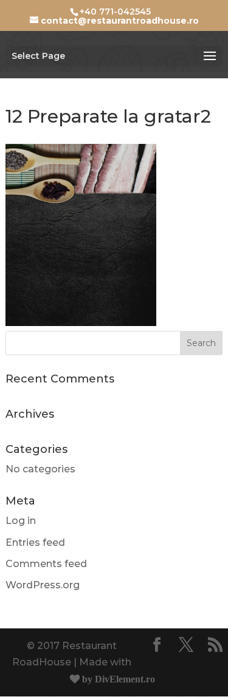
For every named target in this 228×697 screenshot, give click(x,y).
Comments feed (46, 564)
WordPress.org (42, 585)
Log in (20, 520)
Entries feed (35, 542)
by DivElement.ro (117, 679)
